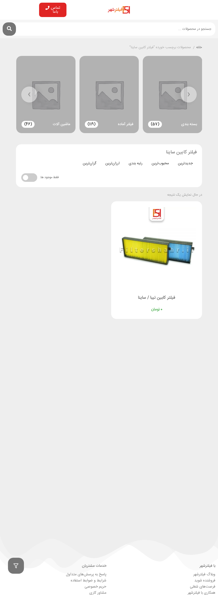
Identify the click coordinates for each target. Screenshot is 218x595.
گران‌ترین (89, 163)
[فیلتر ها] (16, 566)
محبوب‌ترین (160, 163)
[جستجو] (9, 29)
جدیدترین (185, 163)
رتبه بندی (135, 163)
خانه (199, 47)
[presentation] (189, 94)
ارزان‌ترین (112, 163)
